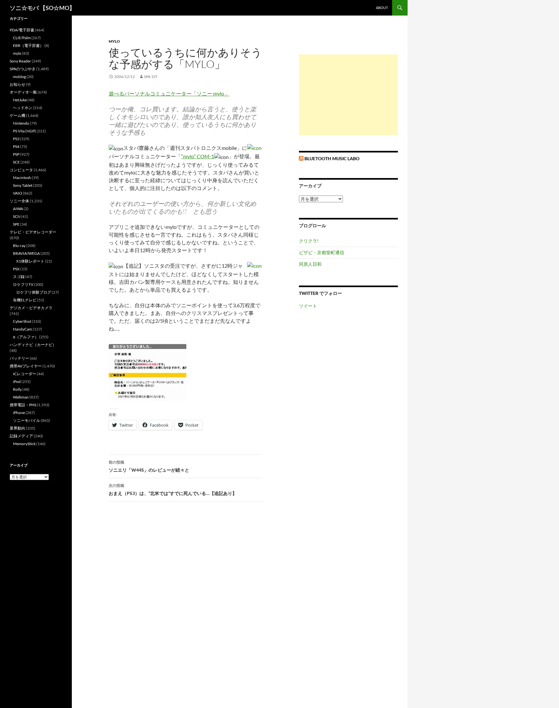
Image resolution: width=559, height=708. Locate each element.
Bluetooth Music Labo (331, 158)
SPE (16, 224)
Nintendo (21, 123)
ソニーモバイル (26, 420)
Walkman (21, 397)
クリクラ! (309, 240)
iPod (17, 381)
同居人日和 (310, 264)
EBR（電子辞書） (28, 45)
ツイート (308, 306)
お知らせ (17, 84)
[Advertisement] (348, 94)
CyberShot (22, 321)
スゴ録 (19, 276)
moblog (19, 76)
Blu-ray (19, 245)
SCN (16, 216)
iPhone (19, 412)
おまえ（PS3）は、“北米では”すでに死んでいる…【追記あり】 (173, 489)
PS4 (16, 146)
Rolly (17, 389)
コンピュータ (21, 169)
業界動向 (17, 428)
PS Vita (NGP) (24, 131)
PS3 (16, 138)
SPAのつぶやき (23, 68)
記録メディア (21, 435)
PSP (16, 154)
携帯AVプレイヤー (26, 366)
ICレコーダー (24, 373)
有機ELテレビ (25, 300)
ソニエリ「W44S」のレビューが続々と (149, 466)
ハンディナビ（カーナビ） (33, 344)
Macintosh (22, 177)
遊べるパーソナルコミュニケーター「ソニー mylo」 (169, 93)
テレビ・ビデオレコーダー (33, 232)
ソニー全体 (19, 200)
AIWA (18, 208)
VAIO (17, 193)
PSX (16, 268)
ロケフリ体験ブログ (33, 292)
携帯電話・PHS (23, 404)
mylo (114, 41)
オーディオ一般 (23, 92)
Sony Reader (20, 61)
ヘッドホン (22, 107)
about (382, 8)
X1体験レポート (30, 261)
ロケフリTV (23, 284)
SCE (16, 162)
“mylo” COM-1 (197, 156)
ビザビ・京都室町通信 (321, 252)
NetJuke (20, 99)
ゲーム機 (17, 115)
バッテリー (19, 358)
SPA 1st (151, 76)
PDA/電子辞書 (22, 30)
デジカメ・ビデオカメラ (31, 307)
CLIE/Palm (22, 37)
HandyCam (22, 329)
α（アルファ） (25, 336)
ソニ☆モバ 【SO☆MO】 (42, 7)
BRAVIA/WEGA (26, 253)
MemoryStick (24, 443)
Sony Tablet (22, 185)
